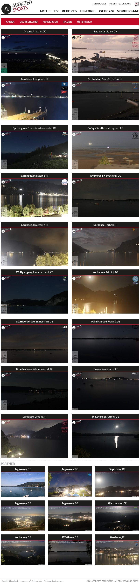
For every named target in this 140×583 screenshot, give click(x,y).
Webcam (106, 11)
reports (69, 11)
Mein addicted (99, 3)
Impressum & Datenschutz (31, 581)
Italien (67, 21)
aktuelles (49, 11)
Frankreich (50, 21)
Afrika (10, 21)
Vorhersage (128, 11)
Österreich (84, 21)
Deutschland (29, 21)
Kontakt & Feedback (120, 3)
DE (136, 3)
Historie (87, 11)
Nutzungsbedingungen (53, 581)
